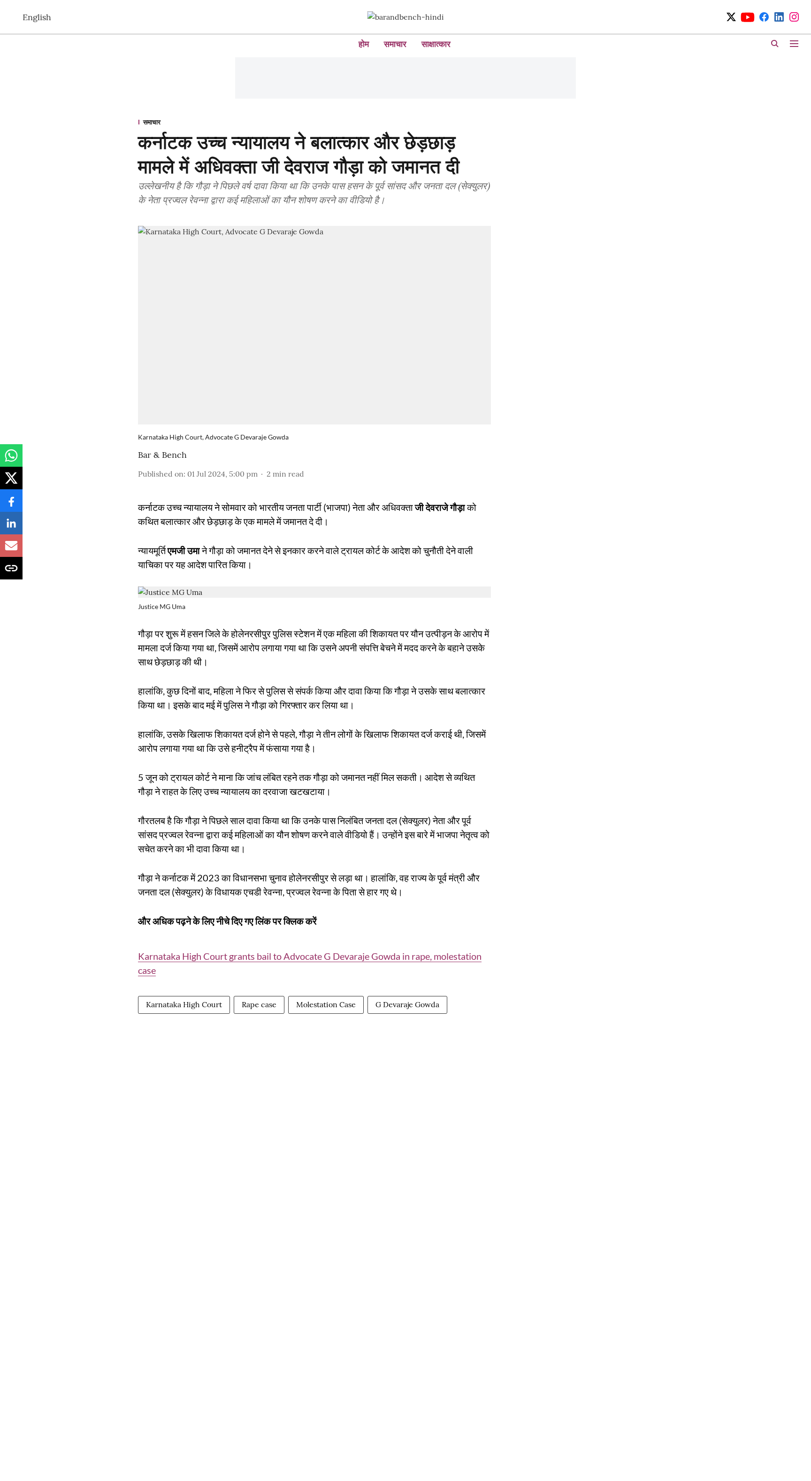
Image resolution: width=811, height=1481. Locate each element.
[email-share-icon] (11, 550)
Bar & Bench (162, 454)
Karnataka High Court (184, 1004)
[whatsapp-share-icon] (11, 460)
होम (364, 44)
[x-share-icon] (11, 482)
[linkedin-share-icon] (11, 527)
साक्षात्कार (436, 44)
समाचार (395, 44)
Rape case (259, 1004)
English (37, 17)
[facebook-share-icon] (11, 505)
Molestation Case (326, 1004)
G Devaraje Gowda (407, 1004)
